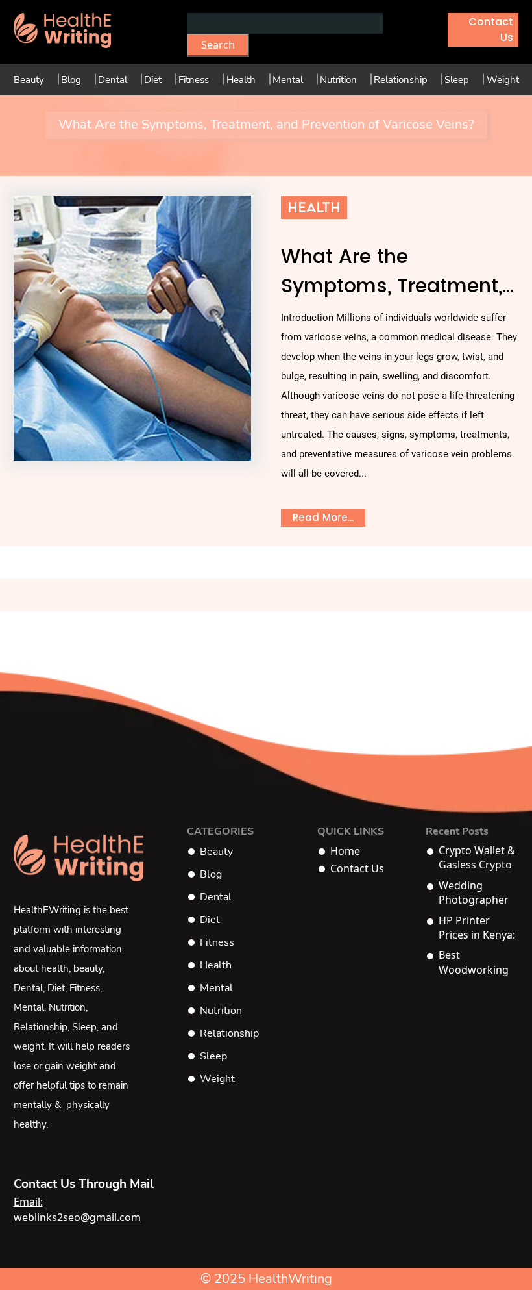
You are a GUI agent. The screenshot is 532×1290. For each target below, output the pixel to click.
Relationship (401, 79)
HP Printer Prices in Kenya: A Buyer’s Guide (477, 927)
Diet (153, 79)
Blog (71, 79)
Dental (112, 79)
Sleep (456, 79)
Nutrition (338, 79)
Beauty (29, 79)
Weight (503, 79)
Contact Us (490, 29)
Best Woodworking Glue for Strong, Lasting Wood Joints (478, 962)
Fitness (193, 79)
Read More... (323, 517)
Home (345, 851)
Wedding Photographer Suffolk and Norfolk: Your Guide (474, 892)
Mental (287, 79)
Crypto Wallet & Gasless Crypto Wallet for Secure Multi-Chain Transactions (477, 857)
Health (241, 79)
